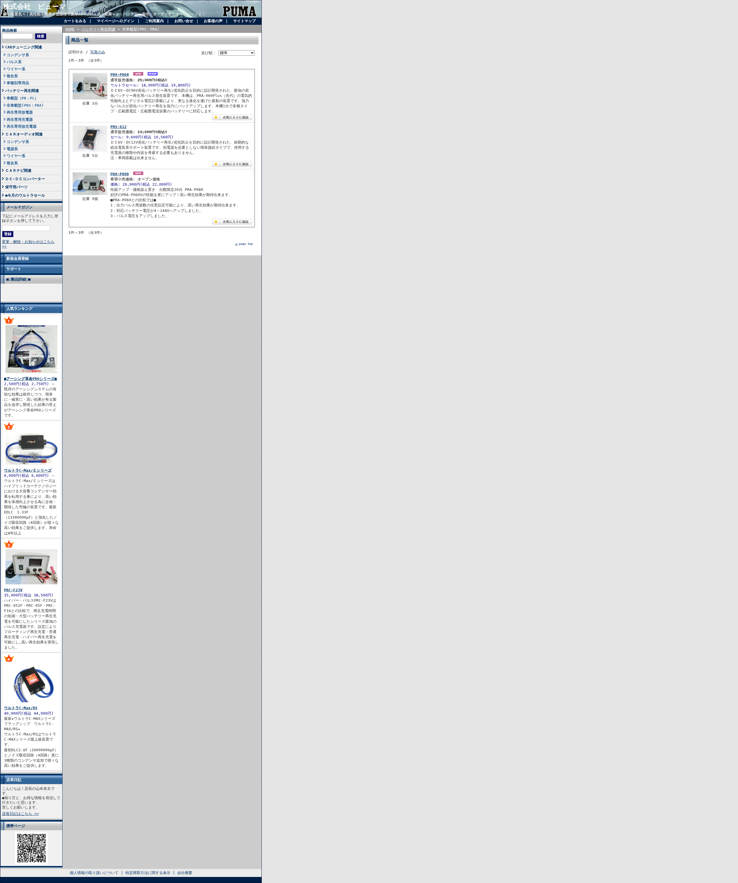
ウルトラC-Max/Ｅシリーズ (28, 470)
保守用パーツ (16, 187)
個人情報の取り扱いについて (94, 873)
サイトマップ (244, 21)
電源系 (12, 149)
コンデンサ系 (18, 55)
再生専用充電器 (20, 119)
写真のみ (97, 52)
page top (246, 243)
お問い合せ (183, 21)
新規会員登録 (17, 258)
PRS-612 (118, 127)
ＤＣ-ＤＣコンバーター (25, 179)
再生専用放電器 (20, 112)
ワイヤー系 (16, 69)
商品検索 (9, 30)
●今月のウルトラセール (25, 195)
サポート (13, 269)
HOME (70, 29)
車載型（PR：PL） (22, 98)
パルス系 (14, 62)
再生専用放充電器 (22, 126)
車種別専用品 (18, 83)
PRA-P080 (119, 174)
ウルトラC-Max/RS (20, 708)
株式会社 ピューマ (34, 7)
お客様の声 (213, 21)
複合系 (12, 76)
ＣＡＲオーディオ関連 (24, 134)
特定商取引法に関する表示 (147, 873)
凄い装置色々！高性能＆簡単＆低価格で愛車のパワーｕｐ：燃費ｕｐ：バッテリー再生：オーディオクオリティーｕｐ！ (104, 14)
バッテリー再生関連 (22, 91)
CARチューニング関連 (23, 47)
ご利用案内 (154, 21)
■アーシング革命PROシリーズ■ (30, 378)
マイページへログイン (115, 21)
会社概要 (184, 873)
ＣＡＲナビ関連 (18, 170)
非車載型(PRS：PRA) (25, 105)
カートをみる (75, 21)
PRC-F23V (13, 590)
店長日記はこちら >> (20, 814)
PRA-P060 (119, 74)
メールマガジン (19, 207)
